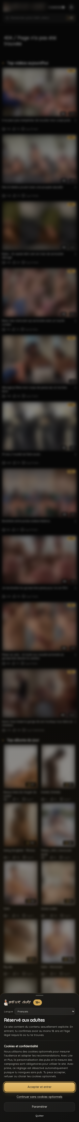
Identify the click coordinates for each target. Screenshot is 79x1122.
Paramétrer (39, 1106)
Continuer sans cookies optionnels (39, 1097)
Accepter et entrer (39, 1087)
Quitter (39, 1115)
